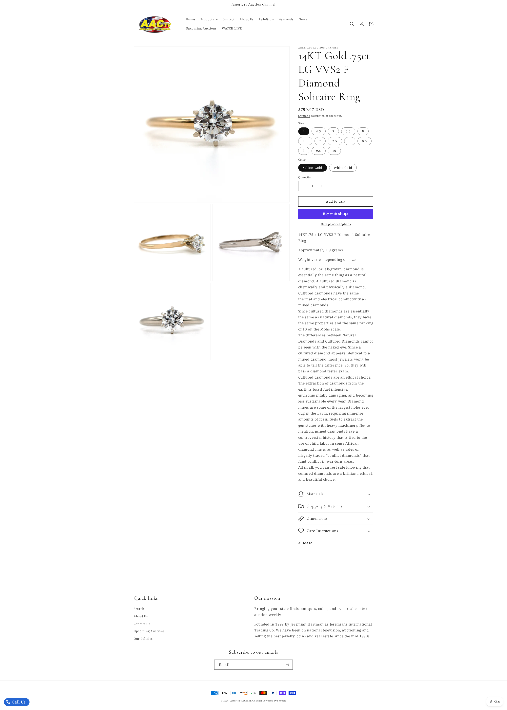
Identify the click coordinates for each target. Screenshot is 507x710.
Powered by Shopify (274, 700)
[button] (209, 19)
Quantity (304, 177)
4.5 (318, 131)
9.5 (318, 151)
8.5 (364, 141)
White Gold (343, 168)
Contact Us (142, 624)
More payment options (336, 224)
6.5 (305, 141)
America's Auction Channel (246, 700)
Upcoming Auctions (149, 631)
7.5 (334, 141)
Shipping (304, 116)
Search (139, 609)
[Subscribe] (288, 665)
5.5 (348, 131)
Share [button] (307, 543)
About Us (141, 616)
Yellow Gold (312, 168)
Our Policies (143, 639)
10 (334, 151)
